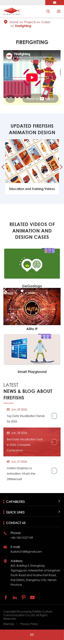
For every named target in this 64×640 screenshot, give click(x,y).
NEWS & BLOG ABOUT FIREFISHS (27, 391)
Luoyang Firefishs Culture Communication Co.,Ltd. (27, 613)
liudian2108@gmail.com (26, 551)
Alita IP (32, 329)
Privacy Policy (29, 624)
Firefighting (23, 26)
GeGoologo (32, 286)
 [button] (3, 167)
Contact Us (16, 523)
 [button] (61, 167)
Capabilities (15, 501)
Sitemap (8, 624)
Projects (30, 22)
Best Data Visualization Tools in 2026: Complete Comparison (25, 444)
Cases (45, 22)
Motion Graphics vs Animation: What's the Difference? (21, 473)
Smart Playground (32, 372)
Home (14, 22)
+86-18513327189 (22, 537)
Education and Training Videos (32, 189)
